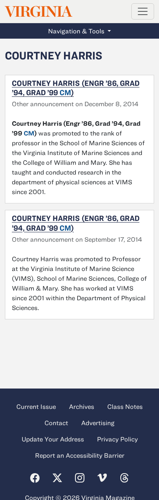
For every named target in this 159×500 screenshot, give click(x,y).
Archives (81, 406)
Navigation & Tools (77, 31)
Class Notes (125, 406)
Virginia (38, 11)
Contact (56, 422)
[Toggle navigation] (142, 11)
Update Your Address (53, 439)
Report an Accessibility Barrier (79, 455)
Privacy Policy (117, 439)
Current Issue (36, 406)
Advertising (98, 422)
